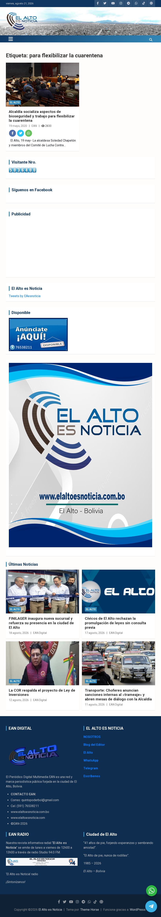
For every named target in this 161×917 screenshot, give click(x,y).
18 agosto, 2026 (19, 632)
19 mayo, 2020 (18, 125)
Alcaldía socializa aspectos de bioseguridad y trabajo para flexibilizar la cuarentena (42, 116)
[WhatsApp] (28, 133)
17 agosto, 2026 (95, 632)
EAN (34, 125)
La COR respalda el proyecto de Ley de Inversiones (42, 692)
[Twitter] (20, 133)
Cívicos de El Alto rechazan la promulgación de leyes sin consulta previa (115, 623)
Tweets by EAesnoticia (24, 296)
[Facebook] (12, 133)
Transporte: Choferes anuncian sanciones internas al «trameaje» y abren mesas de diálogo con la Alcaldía (118, 695)
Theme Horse (89, 910)
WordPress (137, 910)
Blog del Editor (94, 745)
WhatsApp (90, 760)
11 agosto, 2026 (95, 704)
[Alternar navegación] (11, 38)
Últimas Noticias (23, 564)
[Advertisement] (80, 246)
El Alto (15, 102)
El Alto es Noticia (50, 910)
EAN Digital (40, 632)
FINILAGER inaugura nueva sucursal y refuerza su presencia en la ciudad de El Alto (41, 623)
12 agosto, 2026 (19, 700)
